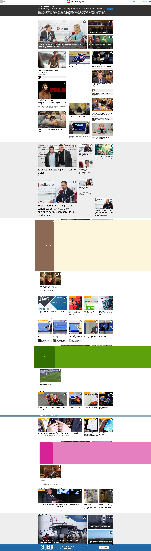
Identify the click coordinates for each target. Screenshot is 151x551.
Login (150, 2)
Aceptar (110, 9)
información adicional (60, 13)
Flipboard (145, 1)
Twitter (143, 2)
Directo (137, 2)
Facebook (142, 2)
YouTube (147, 2)
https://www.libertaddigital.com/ (73, 9)
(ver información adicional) (90, 11)
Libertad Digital (75, 1)
